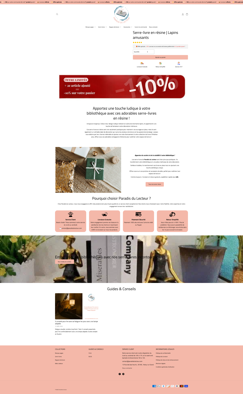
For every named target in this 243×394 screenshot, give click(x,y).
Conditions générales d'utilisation (165, 367)
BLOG (90, 356)
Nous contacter (127, 368)
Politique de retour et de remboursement (167, 360)
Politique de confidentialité (163, 353)
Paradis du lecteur (63, 389)
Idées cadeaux (59, 363)
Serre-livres (58, 356)
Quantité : (137, 52)
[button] (137, 42)
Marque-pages (59, 353)
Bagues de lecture (60, 360)
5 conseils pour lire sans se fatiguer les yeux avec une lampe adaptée (76, 322)
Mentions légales (160, 363)
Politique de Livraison (162, 356)
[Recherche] (57, 14)
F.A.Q (90, 353)
